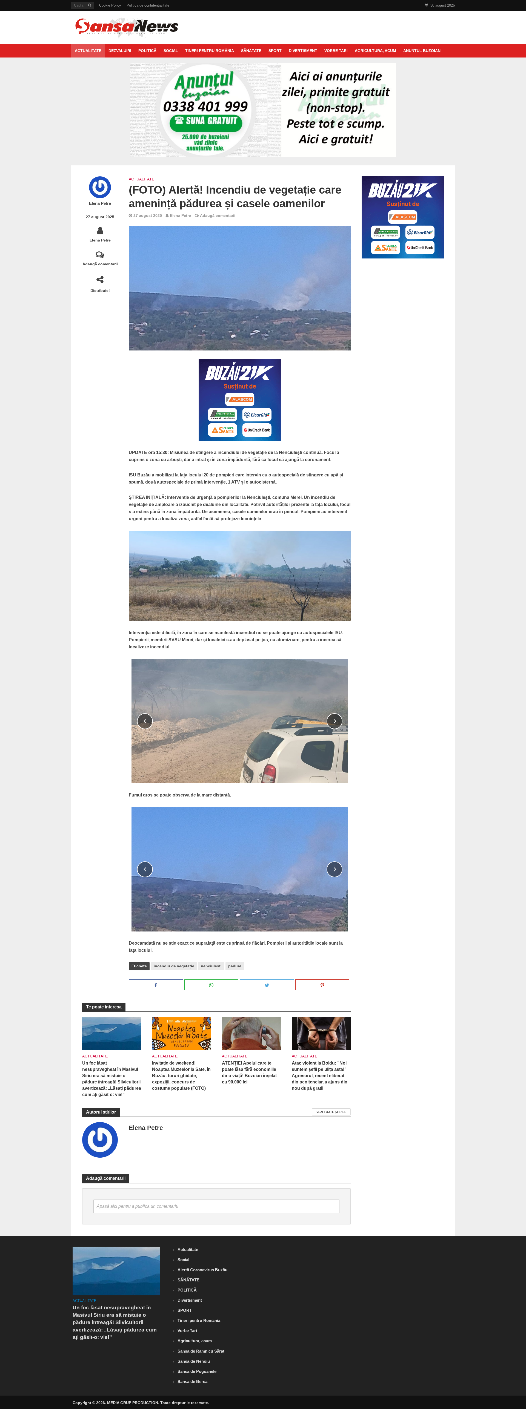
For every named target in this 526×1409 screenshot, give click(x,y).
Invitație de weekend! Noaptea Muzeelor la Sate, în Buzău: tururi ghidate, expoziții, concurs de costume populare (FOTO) (181, 1076)
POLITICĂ (147, 50)
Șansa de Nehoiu (194, 1361)
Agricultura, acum (375, 50)
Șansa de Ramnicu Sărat (201, 1351)
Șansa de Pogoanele (197, 1371)
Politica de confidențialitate (148, 5)
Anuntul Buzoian (422, 50)
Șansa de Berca (192, 1381)
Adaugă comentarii (100, 264)
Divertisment (303, 50)
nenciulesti (211, 966)
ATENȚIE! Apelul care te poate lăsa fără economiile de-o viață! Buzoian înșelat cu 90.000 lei (249, 1072)
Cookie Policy (110, 5)
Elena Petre (100, 203)
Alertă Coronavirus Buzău (202, 1269)
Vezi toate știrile (331, 1112)
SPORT (275, 50)
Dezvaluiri (119, 50)
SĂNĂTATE (251, 50)
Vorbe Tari (336, 50)
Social (171, 50)
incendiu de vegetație (174, 966)
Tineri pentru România (209, 50)
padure (234, 966)
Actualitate (88, 50)
